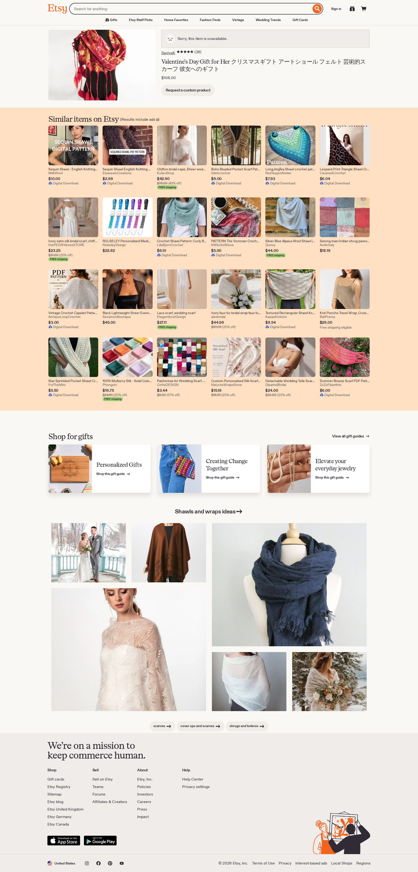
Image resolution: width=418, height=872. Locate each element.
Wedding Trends (268, 20)
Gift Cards (300, 20)
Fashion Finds (210, 20)
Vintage (238, 20)
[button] (61, 863)
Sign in (336, 9)
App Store (63, 840)
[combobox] (190, 9)
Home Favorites (176, 20)
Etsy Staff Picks (141, 20)
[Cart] (364, 9)
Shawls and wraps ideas (205, 511)
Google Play (100, 840)
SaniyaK (168, 53)
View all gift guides (348, 436)
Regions (363, 863)
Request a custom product (188, 90)
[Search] (317, 9)
